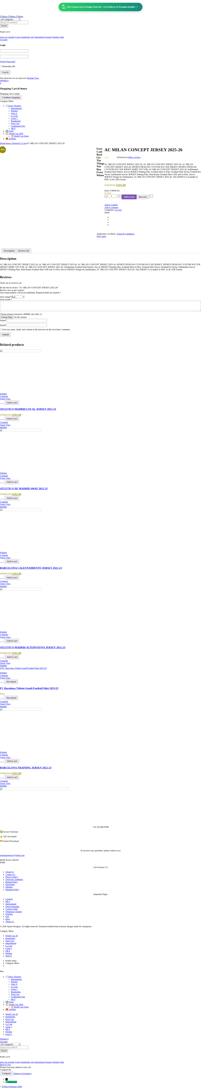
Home (2, 143)
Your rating (5, 297)
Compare (6, 1073)
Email (3, 325)
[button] (11, 402)
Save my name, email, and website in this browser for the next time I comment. (36, 329)
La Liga (22, 143)
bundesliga (25, 37)
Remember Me (8, 66)
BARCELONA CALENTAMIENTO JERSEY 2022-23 (31, 568)
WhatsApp (12, 1082)
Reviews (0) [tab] (23, 251)
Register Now (33, 78)
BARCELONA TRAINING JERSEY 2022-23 (25, 767)
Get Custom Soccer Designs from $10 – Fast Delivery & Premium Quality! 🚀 (103, 7)
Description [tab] (9, 251)
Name (3, 320)
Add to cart (129, 197)
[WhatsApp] (6, 1082)
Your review (6, 299)
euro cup (4, 37)
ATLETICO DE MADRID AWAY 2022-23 (24, 488)
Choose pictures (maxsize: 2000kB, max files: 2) (21, 314)
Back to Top (5, 1064)
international (39, 37)
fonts (62, 37)
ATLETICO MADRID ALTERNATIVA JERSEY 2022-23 (32, 647)
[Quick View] (3, 402)
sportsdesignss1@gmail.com (12, 855)
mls (32, 37)
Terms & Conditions (125, 234)
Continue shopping (11, 97)
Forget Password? (7, 61)
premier (11, 37)
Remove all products (22, 1073)
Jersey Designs (12, 143)
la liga (17, 37)
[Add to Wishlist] (151, 196)
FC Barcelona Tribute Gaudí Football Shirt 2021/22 (29, 688)
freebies (56, 37)
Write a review (134, 157)
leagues (49, 37)
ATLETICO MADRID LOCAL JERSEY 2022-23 (28, 409)
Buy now (143, 197)
